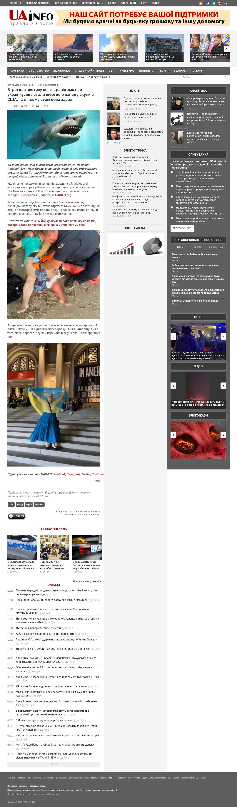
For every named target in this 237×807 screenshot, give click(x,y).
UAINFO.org (63, 195)
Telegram (73, 474)
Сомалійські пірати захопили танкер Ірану (195, 301)
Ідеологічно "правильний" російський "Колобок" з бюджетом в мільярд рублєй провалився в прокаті (143, 133)
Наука (86, 778)
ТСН (97, 481)
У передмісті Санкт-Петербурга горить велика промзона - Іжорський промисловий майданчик (198, 403)
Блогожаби (128, 3)
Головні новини (24, 778)
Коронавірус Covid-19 (59, 77)
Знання (143, 71)
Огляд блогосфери (38, 3)
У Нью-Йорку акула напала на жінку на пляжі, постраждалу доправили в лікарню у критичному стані (51, 223)
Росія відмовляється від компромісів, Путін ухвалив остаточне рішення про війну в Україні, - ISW (198, 279)
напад (20, 504)
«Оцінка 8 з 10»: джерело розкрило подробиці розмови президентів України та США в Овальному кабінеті (54, 570)
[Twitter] (213, 4)
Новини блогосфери (47, 85)
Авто (110, 778)
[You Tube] (219, 4)
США (11, 504)
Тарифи (80, 77)
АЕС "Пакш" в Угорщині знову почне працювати (45, 633)
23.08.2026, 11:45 (121, 179)
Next (227, 49)
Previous (9, 49)
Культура (126, 70)
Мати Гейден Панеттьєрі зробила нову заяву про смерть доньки (55, 744)
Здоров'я (181, 70)
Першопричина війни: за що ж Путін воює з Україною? (140, 115)
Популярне (213, 240)
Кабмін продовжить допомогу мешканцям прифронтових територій (57, 735)
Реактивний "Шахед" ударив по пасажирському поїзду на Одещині (57, 639)
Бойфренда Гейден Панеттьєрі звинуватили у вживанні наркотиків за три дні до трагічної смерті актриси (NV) (137, 199)
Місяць (198, 247)
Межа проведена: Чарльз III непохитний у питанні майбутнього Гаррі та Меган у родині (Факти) (134, 173)
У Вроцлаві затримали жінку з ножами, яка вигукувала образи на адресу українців (21, 567)
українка (39, 504)
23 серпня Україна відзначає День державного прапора (51, 686)
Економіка (61, 70)
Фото (143, 3)
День (180, 247)
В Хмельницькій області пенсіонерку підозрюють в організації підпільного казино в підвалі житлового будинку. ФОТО (198, 355)
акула (29, 504)
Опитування (198, 154)
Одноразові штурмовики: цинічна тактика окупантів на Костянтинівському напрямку (142, 101)
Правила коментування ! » (87, 581)
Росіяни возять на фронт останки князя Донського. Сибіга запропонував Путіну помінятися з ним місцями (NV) (135, 186)
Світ (112, 70)
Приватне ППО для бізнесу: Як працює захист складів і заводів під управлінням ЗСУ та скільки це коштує (206, 119)
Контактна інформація (27, 794)
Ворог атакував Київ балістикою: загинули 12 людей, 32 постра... (160, 57)
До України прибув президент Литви (38, 628)
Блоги (135, 91)
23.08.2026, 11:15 (121, 205)
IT (115, 778)
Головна (15, 3)
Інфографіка (135, 228)
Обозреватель (29, 195)
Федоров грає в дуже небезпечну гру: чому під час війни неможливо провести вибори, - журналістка (206, 101)
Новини (54, 585)
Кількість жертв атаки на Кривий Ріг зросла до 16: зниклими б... (23, 57)
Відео (155, 3)
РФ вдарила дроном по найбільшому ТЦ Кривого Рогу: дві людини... (117, 57)
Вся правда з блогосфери (20, 85)
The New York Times (20, 191)
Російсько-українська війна (26, 77)
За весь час (216, 247)
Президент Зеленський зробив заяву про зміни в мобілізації (52, 599)
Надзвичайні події (89, 70)
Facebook (58, 474)
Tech (161, 71)
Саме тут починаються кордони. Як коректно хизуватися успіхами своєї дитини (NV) (134, 160)
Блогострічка (89, 4)
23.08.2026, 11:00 (121, 215)
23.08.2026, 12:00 (121, 166)
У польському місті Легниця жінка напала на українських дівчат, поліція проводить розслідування (86, 568)
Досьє (112, 3)
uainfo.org (41, 790)
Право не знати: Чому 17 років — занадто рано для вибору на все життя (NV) (135, 211)
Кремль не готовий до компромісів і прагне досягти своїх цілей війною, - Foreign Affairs (203, 137)
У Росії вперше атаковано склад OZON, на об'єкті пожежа (69, 57)
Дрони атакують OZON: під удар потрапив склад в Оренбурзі (53, 648)
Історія (94, 778)
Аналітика (198, 91)
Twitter (85, 474)
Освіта (102, 778)
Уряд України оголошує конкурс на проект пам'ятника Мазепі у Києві (57, 676)
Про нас (11, 794)
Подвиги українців (99, 77)
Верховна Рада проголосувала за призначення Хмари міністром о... (209, 57)
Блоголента (173, 778)
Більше (54, 764)
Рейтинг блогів (187, 778)
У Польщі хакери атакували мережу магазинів (44, 720)
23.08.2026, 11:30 (121, 192)
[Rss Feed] (200, 4)
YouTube (98, 474)
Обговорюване (187, 240)
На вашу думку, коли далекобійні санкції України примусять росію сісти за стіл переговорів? (198, 164)
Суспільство (39, 70)
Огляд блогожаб (66, 3)
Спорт (198, 70)
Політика (17, 70)
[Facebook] (207, 4)
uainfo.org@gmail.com (49, 794)
